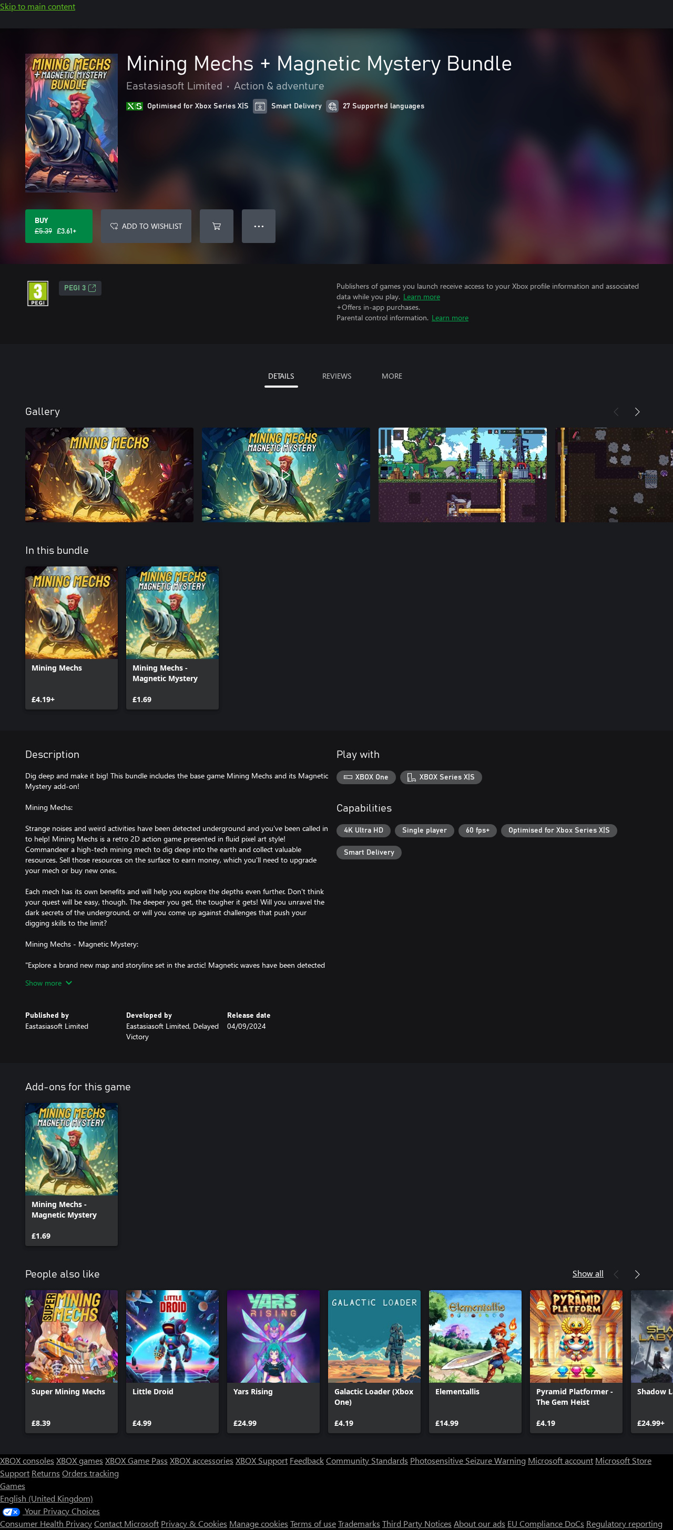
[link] (71, 638)
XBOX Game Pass (136, 1460)
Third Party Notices (417, 1523)
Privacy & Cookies (194, 1523)
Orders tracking (90, 1472)
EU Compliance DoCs (545, 1523)
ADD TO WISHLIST (152, 226)
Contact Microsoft (126, 1523)
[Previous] (616, 411)
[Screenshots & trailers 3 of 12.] (463, 475)
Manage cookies (258, 1523)
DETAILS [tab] (281, 376)
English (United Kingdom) (46, 1498)
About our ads (479, 1523)
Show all (588, 1273)
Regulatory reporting (624, 1523)
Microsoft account (560, 1460)
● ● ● (259, 226)
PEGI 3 (75, 288)
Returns (46, 1472)
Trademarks (359, 1523)
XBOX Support (262, 1460)
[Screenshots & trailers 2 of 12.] (286, 475)
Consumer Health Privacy (46, 1523)
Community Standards (367, 1460)
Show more (43, 983)
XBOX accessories (201, 1460)
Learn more (421, 296)
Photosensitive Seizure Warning (468, 1460)
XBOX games (79, 1460)
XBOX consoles (27, 1460)
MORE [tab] (392, 376)
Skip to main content (37, 6)
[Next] (637, 411)
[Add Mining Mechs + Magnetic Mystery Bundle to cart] (216, 226)
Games (12, 1485)
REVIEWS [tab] (336, 376)
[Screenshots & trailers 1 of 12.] (109, 475)
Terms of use (313, 1523)
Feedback (307, 1460)
